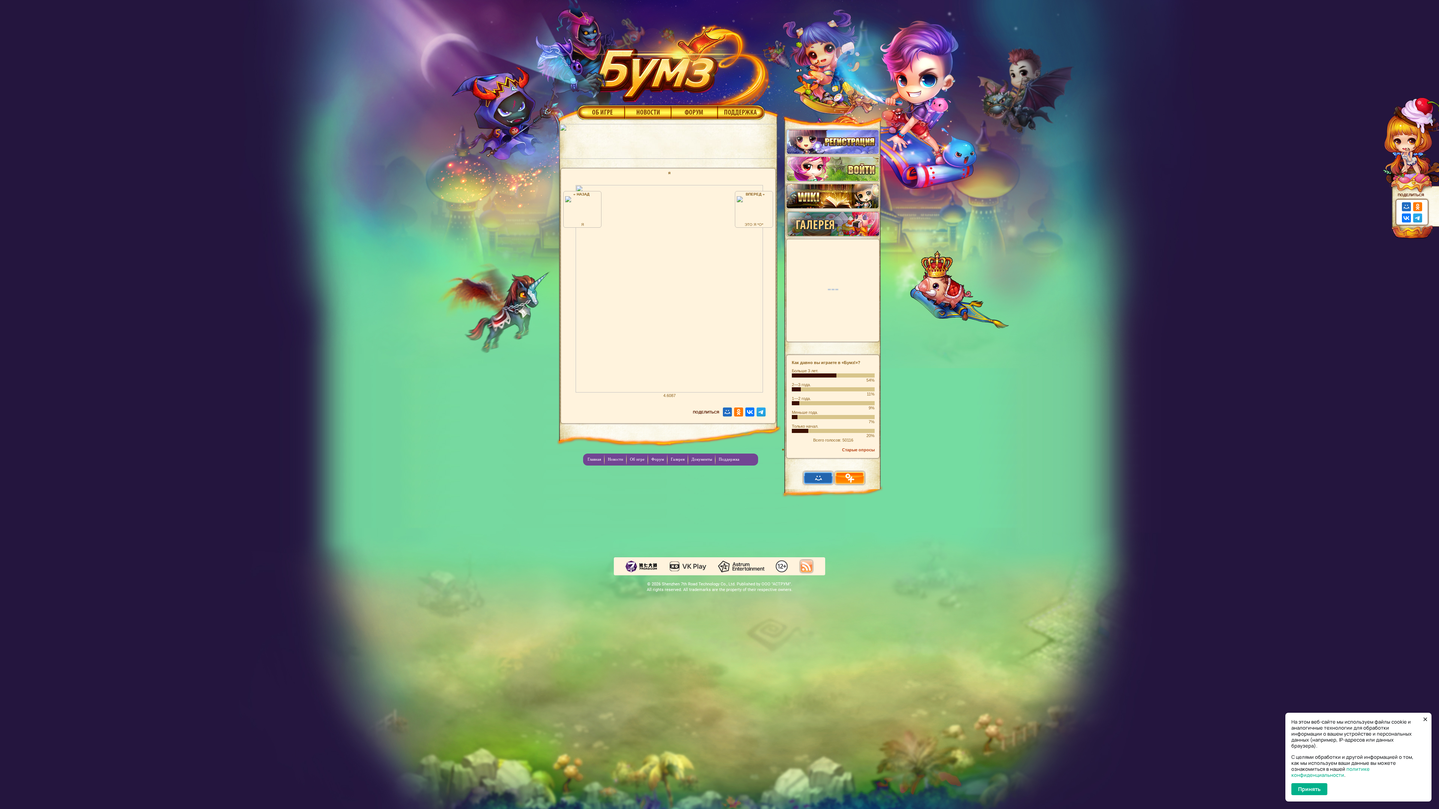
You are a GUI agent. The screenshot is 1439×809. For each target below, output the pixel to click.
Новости (648, 112)
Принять (1309, 789)
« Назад (582, 194)
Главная (594, 459)
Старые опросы (858, 450)
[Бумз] (679, 61)
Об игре (600, 112)
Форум (694, 112)
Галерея (678, 459)
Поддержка (741, 112)
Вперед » (754, 194)
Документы (701, 459)
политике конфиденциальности (1330, 772)
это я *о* (754, 224)
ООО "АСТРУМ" (776, 584)
